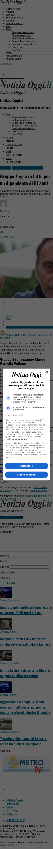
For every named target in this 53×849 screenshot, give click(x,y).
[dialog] (26, 424)
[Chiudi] (47, 372)
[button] (26, 415)
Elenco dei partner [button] (19, 439)
